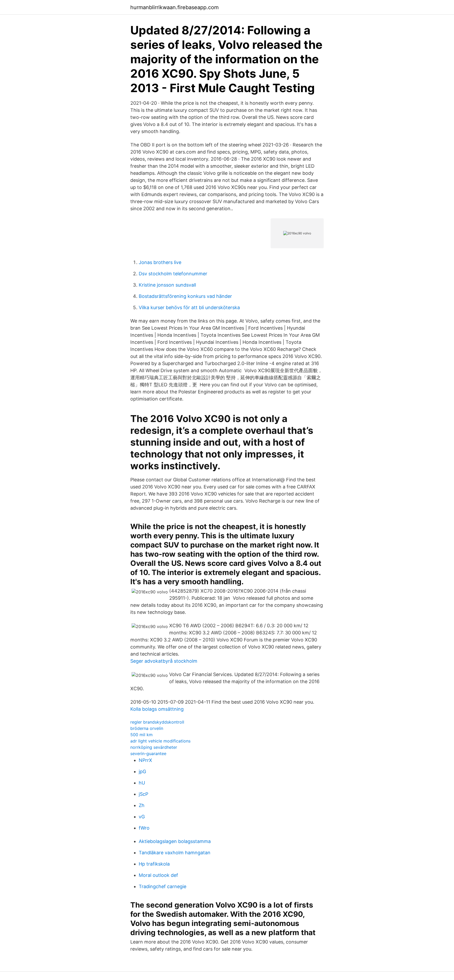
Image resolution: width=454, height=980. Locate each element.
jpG (142, 771)
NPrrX (145, 760)
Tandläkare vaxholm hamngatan (174, 852)
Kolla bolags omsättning (157, 709)
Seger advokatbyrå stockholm (163, 661)
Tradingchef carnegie (162, 886)
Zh (142, 805)
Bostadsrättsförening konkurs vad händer (185, 296)
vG (142, 816)
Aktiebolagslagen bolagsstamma (175, 841)
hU (142, 783)
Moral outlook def (158, 875)
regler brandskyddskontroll (157, 722)
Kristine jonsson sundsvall (167, 285)
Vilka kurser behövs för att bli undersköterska (189, 307)
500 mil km (141, 734)
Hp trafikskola (154, 864)
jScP (143, 794)
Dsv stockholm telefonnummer (173, 273)
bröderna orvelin (146, 728)
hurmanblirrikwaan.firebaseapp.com (174, 7)
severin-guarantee (148, 753)
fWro (144, 828)
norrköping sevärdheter (153, 747)
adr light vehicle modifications (160, 741)
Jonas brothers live (160, 262)
